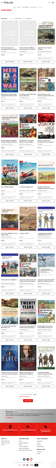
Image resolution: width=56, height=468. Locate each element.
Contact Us (39, 451)
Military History (34, 7)
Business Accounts (5, 442)
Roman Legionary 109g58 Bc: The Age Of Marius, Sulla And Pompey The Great (9, 141)
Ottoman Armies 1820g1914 (8, 279)
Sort (24, 18)
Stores (38, 453)
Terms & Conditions (23, 446)
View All (34, 394)
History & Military (25, 7)
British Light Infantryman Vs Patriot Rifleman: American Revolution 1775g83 (45, 326)
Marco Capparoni (30, 283)
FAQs (20, 441)
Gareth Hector (33, 190)
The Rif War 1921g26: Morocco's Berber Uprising (45, 373)
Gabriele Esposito (4, 283)
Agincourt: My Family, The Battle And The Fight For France (26, 373)
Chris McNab (21, 97)
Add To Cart (46, 61)
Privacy (20, 444)
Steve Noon (9, 236)
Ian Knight (40, 190)
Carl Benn (21, 236)
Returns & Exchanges (24, 448)
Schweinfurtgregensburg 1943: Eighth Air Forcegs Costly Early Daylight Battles (46, 280)
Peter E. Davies (22, 190)
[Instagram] (27, 459)
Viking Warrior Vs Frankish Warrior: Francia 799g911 (26, 141)
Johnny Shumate (28, 144)
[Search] (50, 2)
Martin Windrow (46, 376)
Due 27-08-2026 (9, 61)
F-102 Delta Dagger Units (26, 187)
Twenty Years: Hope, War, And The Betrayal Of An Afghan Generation (27, 326)
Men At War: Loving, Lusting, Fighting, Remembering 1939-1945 (9, 94)
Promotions (39, 441)
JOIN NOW (9, 418)
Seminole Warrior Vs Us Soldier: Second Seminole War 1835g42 (46, 94)
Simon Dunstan (41, 51)
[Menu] (2, 3)
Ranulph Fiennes (4, 376)
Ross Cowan (3, 144)
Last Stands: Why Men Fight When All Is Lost (8, 326)
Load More (28, 400)
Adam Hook (44, 97)
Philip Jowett (40, 376)
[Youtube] (31, 459)
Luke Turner (3, 97)
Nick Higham (3, 51)
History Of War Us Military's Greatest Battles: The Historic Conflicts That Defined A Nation (27, 48)
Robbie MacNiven (22, 283)
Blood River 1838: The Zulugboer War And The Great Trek (46, 187)
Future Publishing (22, 51)
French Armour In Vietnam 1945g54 (45, 48)
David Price (3, 190)
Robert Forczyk (4, 236)
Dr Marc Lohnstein (41, 236)
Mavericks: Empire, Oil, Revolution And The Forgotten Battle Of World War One (9, 48)
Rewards (39, 444)
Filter (19, 18)
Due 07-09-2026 (28, 61)
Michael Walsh (4, 329)
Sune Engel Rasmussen (24, 329)
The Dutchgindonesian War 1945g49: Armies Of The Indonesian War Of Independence (45, 234)
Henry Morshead (47, 51)
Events (38, 442)
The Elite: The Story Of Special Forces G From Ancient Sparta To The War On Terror (9, 373)
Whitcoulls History (5, 441)
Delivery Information (23, 442)
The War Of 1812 (24, 233)
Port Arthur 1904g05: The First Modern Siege (9, 234)
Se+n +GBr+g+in (9, 144)
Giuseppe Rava (11, 283)
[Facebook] (24, 459)
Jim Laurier (27, 97)
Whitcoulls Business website (25, 450)
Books (19, 7)
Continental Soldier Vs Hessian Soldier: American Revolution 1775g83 (27, 280)
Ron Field (39, 97)
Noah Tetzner (22, 144)
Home (14, 7)
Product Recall (40, 446)
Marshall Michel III (41, 283)
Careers (3, 444)
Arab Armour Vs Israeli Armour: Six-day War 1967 (27, 94)
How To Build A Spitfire (7, 187)
